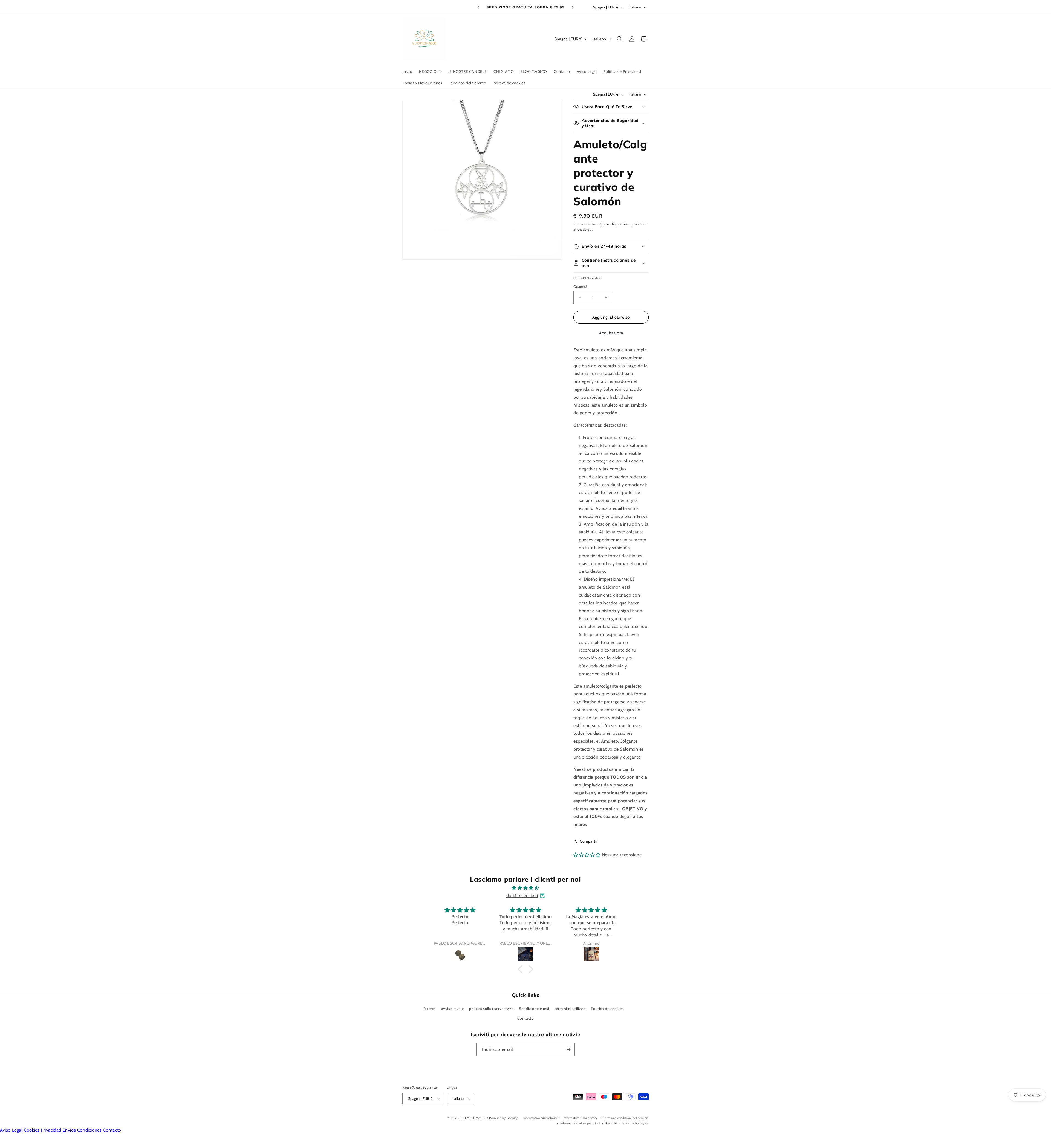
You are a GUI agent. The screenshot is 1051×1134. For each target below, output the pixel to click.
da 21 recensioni (522, 895)
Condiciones (89, 1130)
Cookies (31, 1130)
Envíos (69, 1130)
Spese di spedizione (616, 224)
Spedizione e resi (534, 1008)
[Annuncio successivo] (573, 7)
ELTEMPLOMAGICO (474, 1118)
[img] (525, 888)
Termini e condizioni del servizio (626, 1118)
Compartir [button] (588, 841)
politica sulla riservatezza (491, 1008)
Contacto (525, 1018)
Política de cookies (607, 1008)
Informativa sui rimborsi (540, 1118)
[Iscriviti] (568, 1049)
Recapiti (611, 1123)
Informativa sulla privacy (580, 1118)
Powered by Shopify (503, 1118)
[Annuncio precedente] (478, 7)
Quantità (580, 286)
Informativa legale (635, 1123)
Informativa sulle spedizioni (580, 1123)
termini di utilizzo (570, 1008)
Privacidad (51, 1130)
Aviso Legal (11, 1130)
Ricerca (429, 1008)
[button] (430, 71)
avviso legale (452, 1008)
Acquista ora (611, 333)
